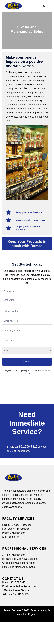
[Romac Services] (13, 5)
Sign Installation (10, 537)
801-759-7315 (18, 582)
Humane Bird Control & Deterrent (20, 559)
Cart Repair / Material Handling (18, 563)
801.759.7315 (28, 446)
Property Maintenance (14, 533)
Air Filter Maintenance (14, 555)
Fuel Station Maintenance (16, 529)
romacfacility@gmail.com (23, 586)
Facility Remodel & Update (16, 525)
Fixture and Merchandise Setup (19, 567)
